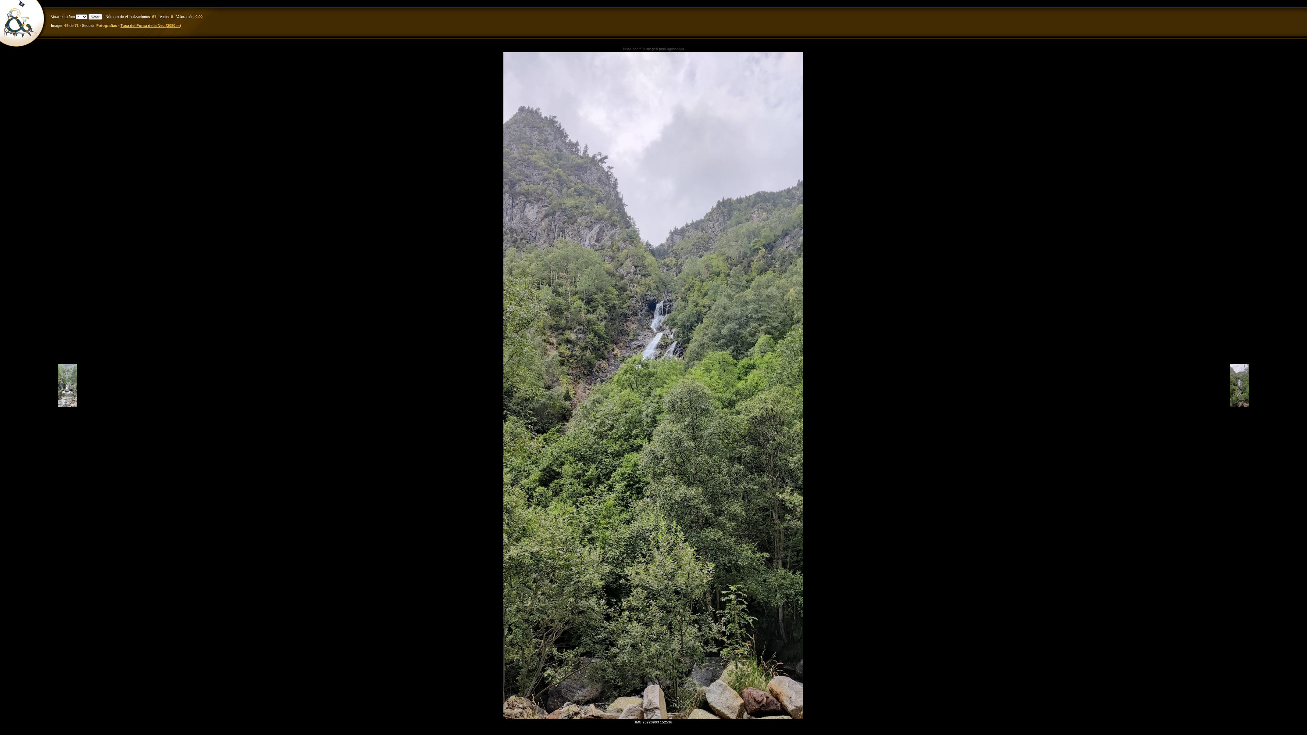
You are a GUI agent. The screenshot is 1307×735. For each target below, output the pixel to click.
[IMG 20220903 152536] (653, 385)
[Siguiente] (1239, 406)
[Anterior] (67, 406)
